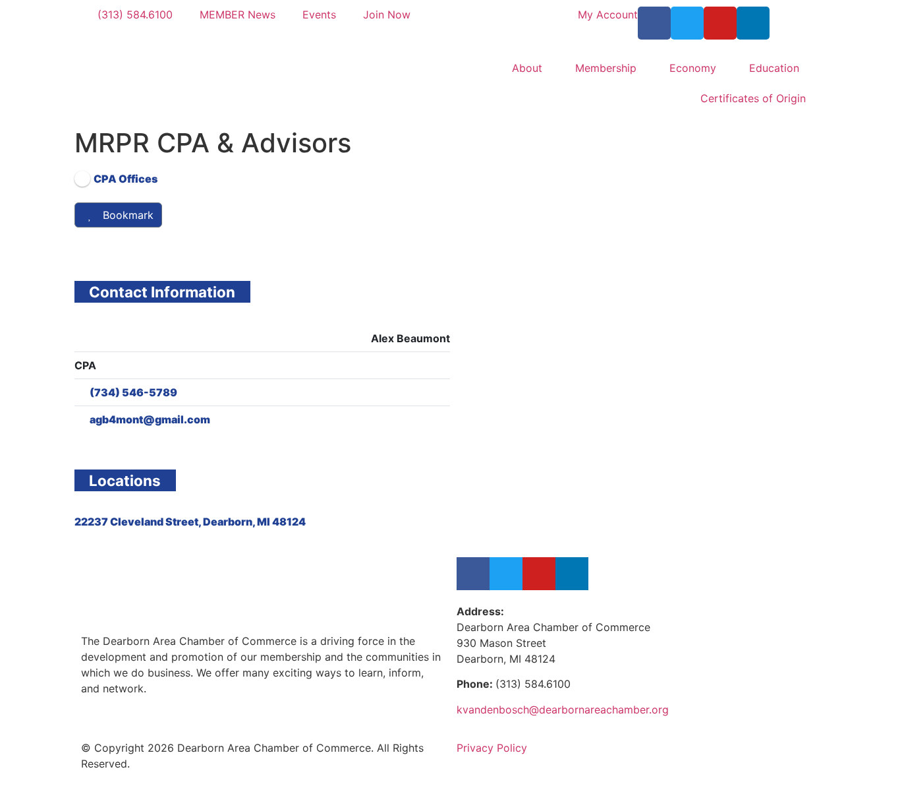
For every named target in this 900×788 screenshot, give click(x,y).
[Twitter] (687, 23)
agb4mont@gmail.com (150, 419)
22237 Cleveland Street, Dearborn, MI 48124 (190, 521)
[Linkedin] (753, 23)
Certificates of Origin (753, 98)
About (527, 68)
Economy (692, 68)
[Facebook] (654, 23)
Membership (605, 68)
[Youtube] (720, 23)
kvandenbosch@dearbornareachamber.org (563, 709)
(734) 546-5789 (133, 392)
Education (774, 68)
